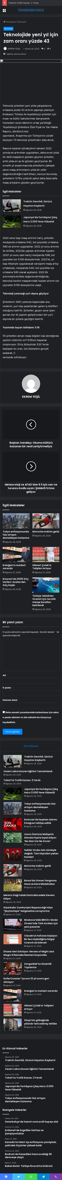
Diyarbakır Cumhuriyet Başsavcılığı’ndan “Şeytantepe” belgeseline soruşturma (28, 909)
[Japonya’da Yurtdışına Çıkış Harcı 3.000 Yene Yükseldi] (12, 221)
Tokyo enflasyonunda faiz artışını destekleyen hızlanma (16, 535)
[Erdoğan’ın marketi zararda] (16, 554)
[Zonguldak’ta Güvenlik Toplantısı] (12, 968)
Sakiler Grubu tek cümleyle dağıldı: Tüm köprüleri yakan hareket (41, 853)
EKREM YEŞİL (14, 48)
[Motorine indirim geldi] (46, 520)
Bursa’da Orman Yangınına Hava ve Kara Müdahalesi (40, 882)
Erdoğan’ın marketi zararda (14, 567)
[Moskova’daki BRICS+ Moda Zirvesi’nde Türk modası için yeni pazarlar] (12, 924)
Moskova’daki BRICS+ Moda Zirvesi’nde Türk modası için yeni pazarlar (41, 923)
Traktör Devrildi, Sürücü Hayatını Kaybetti (38, 758)
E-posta (8, 687)
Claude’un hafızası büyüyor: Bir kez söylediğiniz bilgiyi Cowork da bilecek (41, 939)
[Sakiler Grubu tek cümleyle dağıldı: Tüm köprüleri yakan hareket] (12, 854)
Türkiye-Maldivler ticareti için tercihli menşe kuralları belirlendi (44, 600)
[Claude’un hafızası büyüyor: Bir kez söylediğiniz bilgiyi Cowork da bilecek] (12, 939)
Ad (5, 675)
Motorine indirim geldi (45, 531)
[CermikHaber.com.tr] (31, 10)
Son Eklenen (31, 746)
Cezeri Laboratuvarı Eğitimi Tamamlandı (27, 771)
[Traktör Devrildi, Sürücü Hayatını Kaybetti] (12, 205)
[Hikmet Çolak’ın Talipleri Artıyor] (46, 554)
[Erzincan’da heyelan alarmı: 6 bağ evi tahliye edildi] (12, 824)
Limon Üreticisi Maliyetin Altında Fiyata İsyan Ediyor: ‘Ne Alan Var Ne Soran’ (40, 838)
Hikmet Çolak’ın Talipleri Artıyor (41, 567)
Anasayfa (10, 21)
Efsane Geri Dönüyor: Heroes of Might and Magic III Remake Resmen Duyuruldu (28, 953)
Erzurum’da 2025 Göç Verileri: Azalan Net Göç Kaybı (16, 582)
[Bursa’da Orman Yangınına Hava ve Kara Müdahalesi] (12, 885)
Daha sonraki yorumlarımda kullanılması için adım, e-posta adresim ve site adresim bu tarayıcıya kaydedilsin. (31, 717)
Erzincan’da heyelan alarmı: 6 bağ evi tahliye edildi (41, 821)
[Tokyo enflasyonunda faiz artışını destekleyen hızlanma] (16, 520)
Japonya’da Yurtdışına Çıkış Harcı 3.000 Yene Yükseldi (41, 790)
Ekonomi (21, 21)
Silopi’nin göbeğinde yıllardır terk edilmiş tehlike (40, 1022)
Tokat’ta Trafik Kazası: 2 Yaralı (23, 2)
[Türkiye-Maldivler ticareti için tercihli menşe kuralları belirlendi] (46, 585)
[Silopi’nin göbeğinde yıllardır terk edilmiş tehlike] (12, 1025)
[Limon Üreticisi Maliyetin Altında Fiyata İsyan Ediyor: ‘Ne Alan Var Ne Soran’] (12, 838)
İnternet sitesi (10, 700)
